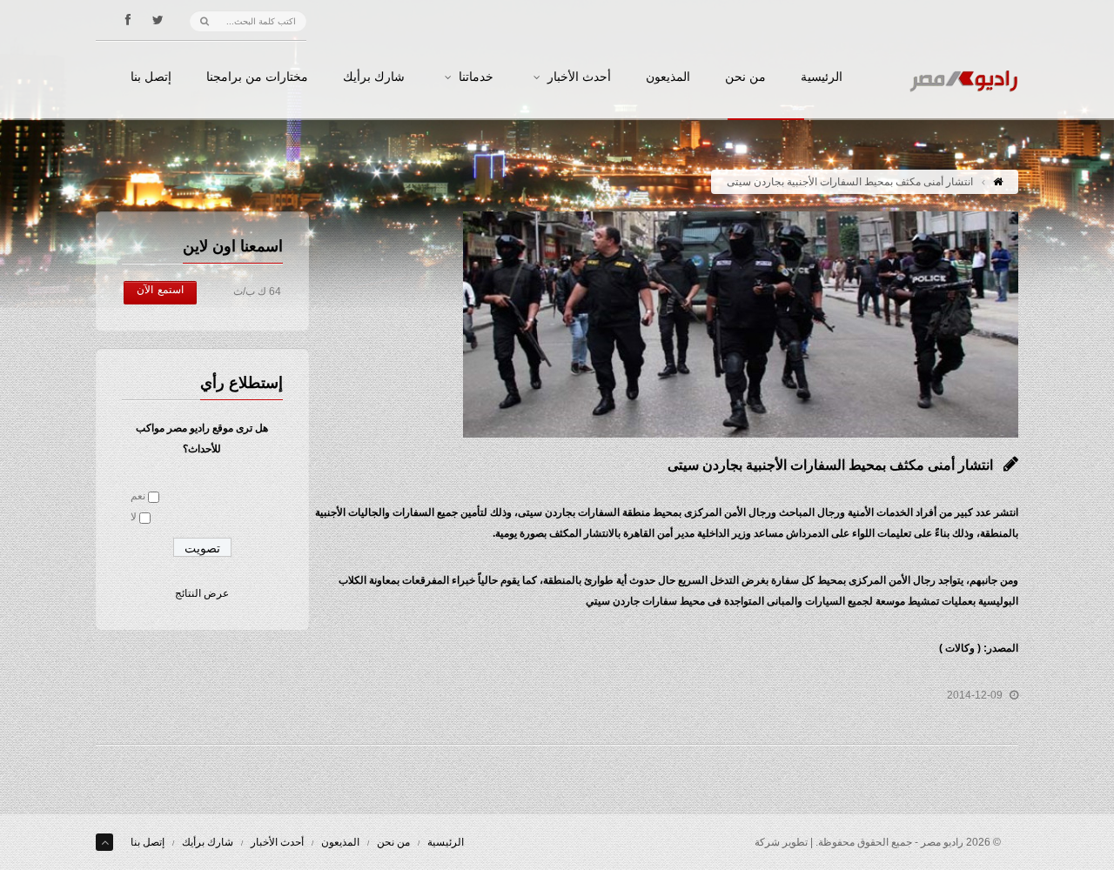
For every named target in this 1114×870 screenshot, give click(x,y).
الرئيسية (821, 77)
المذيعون (668, 77)
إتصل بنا (151, 77)
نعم (138, 496)
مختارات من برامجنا (257, 77)
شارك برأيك (374, 77)
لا (134, 517)
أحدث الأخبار (579, 77)
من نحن (745, 77)
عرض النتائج (202, 593)
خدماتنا (476, 77)
